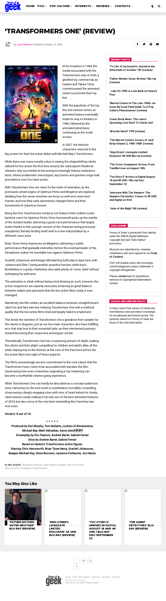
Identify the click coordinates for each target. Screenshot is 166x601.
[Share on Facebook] (137, 44)
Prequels (26, 468)
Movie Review (76, 465)
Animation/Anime (32, 465)
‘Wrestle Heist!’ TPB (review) (127, 131)
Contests (122, 6)
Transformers (40, 468)
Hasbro (63, 465)
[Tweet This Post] (144, 44)
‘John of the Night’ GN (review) (128, 208)
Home (30, 6)
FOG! (40, 6)
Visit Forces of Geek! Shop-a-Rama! (82, 583)
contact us (124, 276)
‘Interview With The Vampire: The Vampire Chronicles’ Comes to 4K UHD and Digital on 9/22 (133, 196)
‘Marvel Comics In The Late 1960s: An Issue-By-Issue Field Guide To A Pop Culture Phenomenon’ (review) (132, 107)
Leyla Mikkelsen (25, 44)
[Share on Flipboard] (151, 44)
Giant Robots (50, 465)
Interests (83, 6)
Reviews (102, 6)
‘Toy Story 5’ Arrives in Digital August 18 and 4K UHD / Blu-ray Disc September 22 (132, 180)
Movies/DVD (12, 468)
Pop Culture (60, 6)
